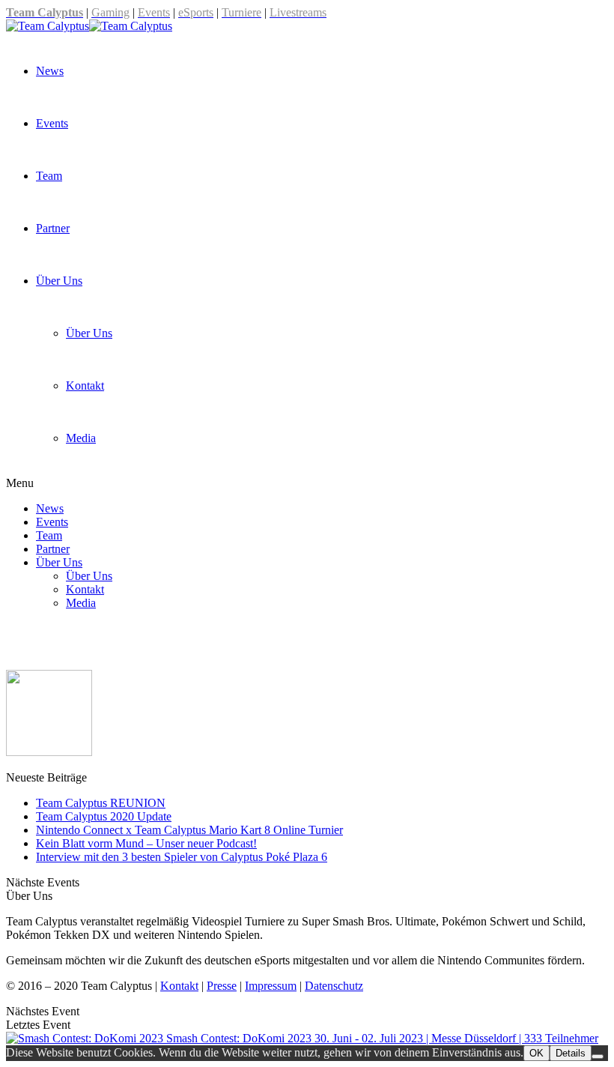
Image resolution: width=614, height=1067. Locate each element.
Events (52, 123)
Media (81, 438)
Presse (222, 985)
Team (49, 175)
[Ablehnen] (598, 1056)
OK (536, 1053)
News (50, 70)
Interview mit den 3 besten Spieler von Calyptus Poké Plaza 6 (181, 856)
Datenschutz (334, 985)
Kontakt (85, 385)
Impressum (271, 985)
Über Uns (59, 280)
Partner (53, 228)
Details (571, 1053)
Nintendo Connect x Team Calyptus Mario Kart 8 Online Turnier (189, 829)
